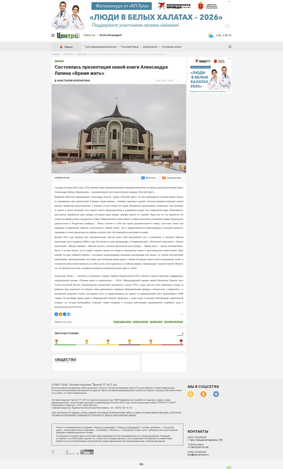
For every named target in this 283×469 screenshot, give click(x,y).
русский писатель (173, 322)
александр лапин (122, 322)
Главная (56, 54)
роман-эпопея (140, 322)
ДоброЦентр (150, 46)
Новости (89, 35)
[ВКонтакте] (56, 314)
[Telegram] (68, 314)
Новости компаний (104, 427)
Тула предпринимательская (100, 46)
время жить (156, 322)
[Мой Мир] (64, 314)
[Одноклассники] (60, 314)
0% (57, 343)
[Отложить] (178, 80)
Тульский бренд (130, 46)
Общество (65, 359)
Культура (82, 54)
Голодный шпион (171, 46)
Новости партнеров (128, 427)
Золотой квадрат (110, 35)
